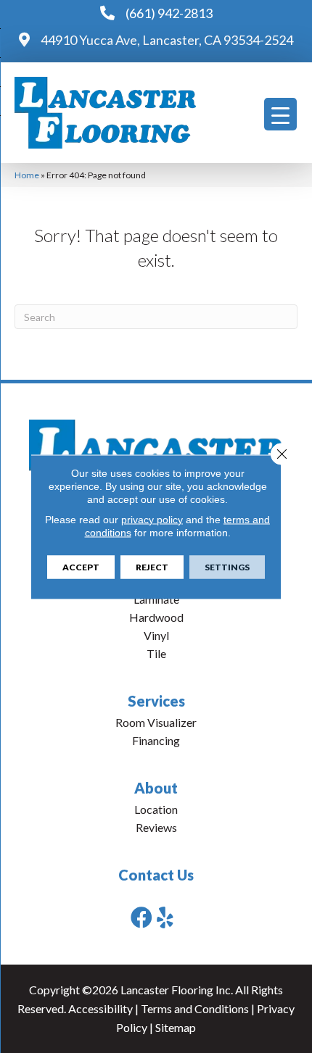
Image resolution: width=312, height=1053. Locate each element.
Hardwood (156, 617)
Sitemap (175, 1027)
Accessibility (100, 1008)
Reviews (156, 827)
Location (156, 809)
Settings (227, 566)
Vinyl (156, 635)
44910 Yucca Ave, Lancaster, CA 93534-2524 (167, 40)
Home (27, 175)
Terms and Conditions (195, 1008)
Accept (80, 566)
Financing (156, 740)
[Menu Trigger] (280, 114)
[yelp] (165, 917)
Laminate (156, 599)
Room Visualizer (156, 722)
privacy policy (152, 519)
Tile (156, 653)
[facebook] (141, 917)
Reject (152, 566)
